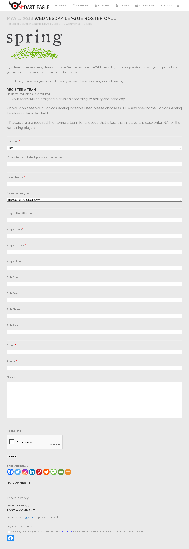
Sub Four (12, 325)
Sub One (12, 277)
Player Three (16, 245)
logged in (28, 517)
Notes (11, 377)
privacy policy (65, 531)
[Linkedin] (32, 472)
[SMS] (53, 472)
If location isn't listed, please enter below (34, 157)
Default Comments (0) (18, 505)
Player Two (15, 229)
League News (40, 23)
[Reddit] (46, 472)
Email (11, 345)
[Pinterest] (39, 472)
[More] (68, 472)
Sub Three (14, 309)
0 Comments (71, 23)
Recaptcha (14, 430)
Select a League (18, 193)
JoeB (57, 23)
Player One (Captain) (21, 213)
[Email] (61, 472)
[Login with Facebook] (10, 538)
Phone (12, 361)
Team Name (16, 177)
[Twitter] (17, 472)
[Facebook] (10, 472)
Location (13, 141)
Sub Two (12, 293)
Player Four (15, 261)
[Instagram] (25, 472)
